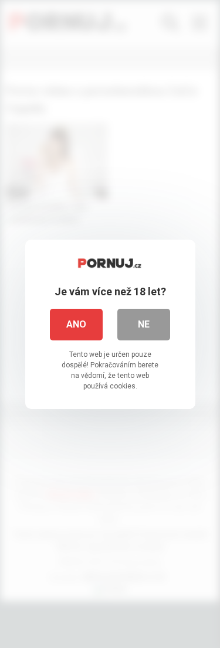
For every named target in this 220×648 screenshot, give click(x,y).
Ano (76, 324)
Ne (144, 324)
